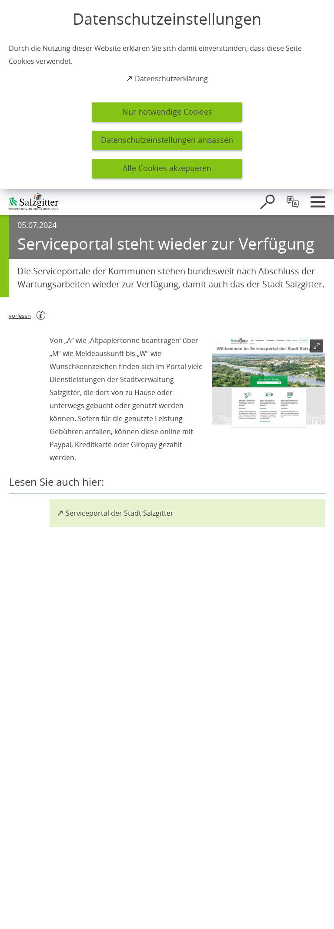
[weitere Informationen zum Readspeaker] (41, 315)
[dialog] (167, 94)
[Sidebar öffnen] (318, 202)
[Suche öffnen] (267, 202)
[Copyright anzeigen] (314, 419)
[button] (268, 383)
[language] (293, 202)
